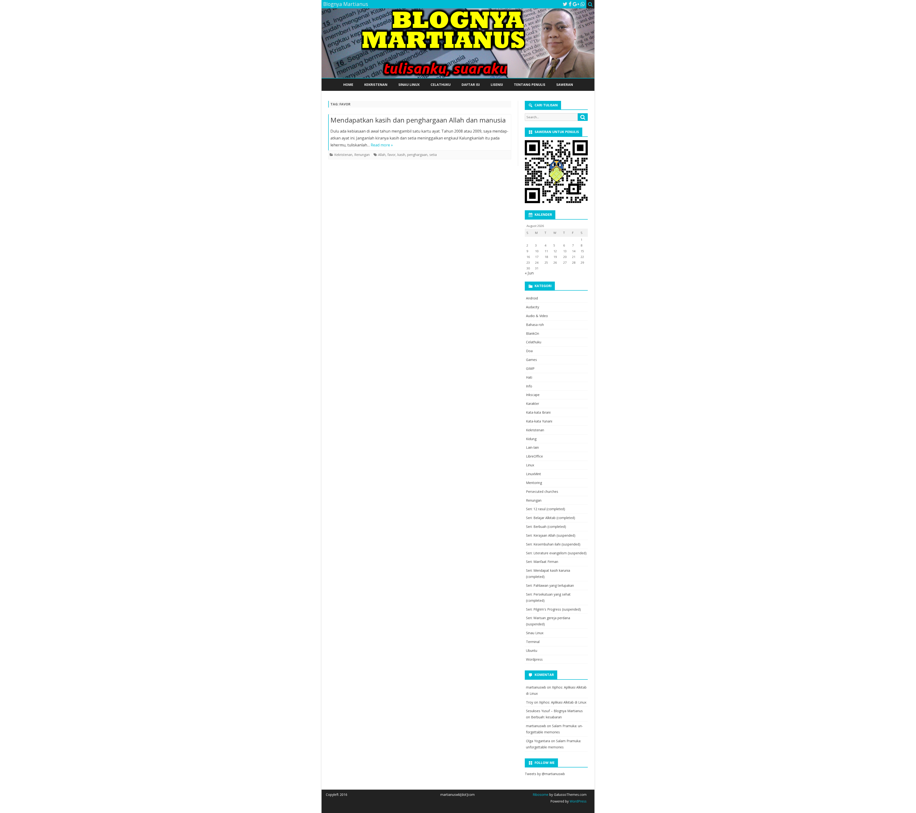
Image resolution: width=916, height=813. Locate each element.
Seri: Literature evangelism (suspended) (556, 553)
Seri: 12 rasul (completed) (545, 509)
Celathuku (441, 84)
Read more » (382, 145)
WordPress (578, 801)
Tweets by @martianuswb (545, 774)
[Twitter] (565, 4)
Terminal (533, 641)
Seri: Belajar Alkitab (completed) (550, 517)
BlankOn (532, 333)
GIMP (530, 368)
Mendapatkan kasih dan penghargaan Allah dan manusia (418, 119)
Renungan (362, 154)
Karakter (532, 403)
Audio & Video (537, 316)
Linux (530, 465)
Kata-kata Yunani (539, 421)
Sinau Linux (409, 84)
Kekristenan (375, 84)
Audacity (532, 307)
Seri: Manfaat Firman (542, 561)
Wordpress (534, 659)
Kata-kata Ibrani (538, 412)
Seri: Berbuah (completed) (546, 526)
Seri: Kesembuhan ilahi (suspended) (553, 544)
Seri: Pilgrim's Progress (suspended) (553, 609)
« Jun (529, 273)
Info (529, 386)
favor (391, 154)
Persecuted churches (542, 491)
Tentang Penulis (529, 84)
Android (532, 298)
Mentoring (534, 482)
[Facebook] (570, 4)
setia (433, 154)
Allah (381, 154)
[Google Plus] (576, 4)
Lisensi (497, 84)
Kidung (531, 439)
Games (531, 359)
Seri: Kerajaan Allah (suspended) (550, 535)
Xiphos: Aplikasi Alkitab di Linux (562, 702)
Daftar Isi (471, 84)
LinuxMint (533, 474)
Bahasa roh (535, 324)
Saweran (564, 84)
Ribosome (540, 794)
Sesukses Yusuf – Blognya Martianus (554, 711)
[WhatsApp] (582, 4)
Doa (529, 351)
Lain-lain (532, 447)
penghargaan (417, 154)
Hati (529, 377)
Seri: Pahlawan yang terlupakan (550, 585)
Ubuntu (531, 650)
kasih (401, 154)
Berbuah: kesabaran (546, 717)
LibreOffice (534, 456)
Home (348, 84)
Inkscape (533, 394)
